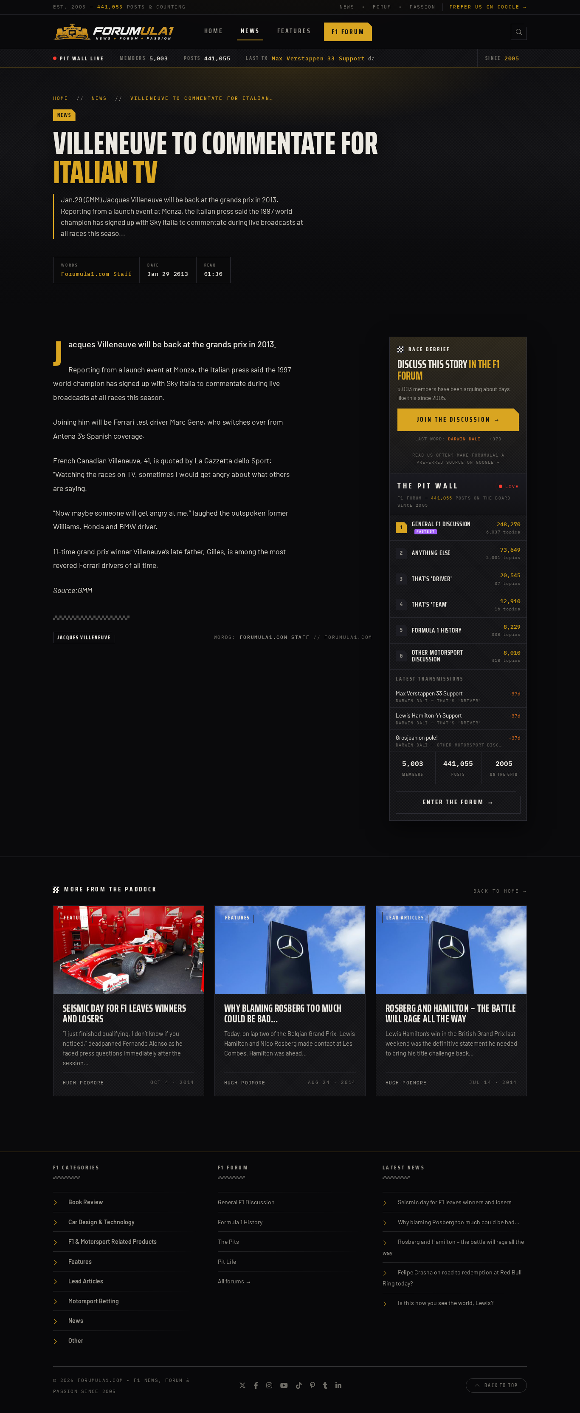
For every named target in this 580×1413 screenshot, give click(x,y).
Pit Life (227, 1261)
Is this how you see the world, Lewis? (445, 1302)
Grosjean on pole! (417, 737)
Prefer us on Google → (488, 7)
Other (75, 1340)
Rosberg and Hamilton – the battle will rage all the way (451, 1013)
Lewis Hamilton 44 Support (429, 715)
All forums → (234, 1281)
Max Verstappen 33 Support (318, 58)
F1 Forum (348, 31)
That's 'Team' (430, 604)
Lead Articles (405, 918)
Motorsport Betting (93, 1301)
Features (294, 31)
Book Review (85, 1202)
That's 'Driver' (432, 579)
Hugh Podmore (83, 1083)
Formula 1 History (437, 630)
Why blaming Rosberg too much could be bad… (282, 1013)
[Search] (519, 32)
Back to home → (500, 891)
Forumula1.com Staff (96, 273)
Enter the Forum (458, 802)
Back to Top (501, 1385)
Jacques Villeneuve (84, 637)
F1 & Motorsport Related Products (112, 1241)
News (250, 31)
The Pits (228, 1241)
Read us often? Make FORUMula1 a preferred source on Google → (458, 458)
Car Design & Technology (101, 1222)
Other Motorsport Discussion (437, 656)
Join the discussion (458, 419)
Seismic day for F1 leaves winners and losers (124, 1013)
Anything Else (431, 553)
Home (213, 31)
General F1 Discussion (441, 524)
